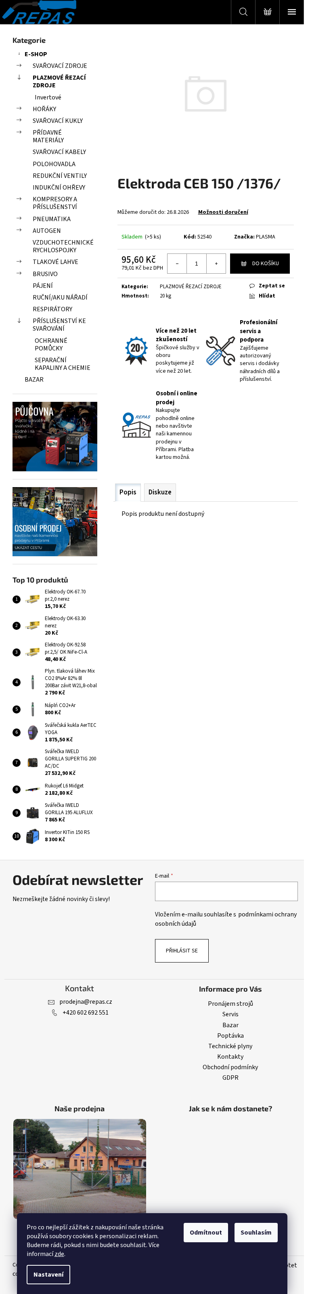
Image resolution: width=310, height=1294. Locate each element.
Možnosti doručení (223, 212)
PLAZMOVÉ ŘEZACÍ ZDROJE (59, 81)
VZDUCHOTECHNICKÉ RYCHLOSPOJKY (63, 246)
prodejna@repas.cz (85, 1001)
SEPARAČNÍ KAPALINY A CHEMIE (62, 364)
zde (59, 1254)
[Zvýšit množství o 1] (216, 263)
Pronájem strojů (230, 1003)
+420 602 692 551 (86, 1012)
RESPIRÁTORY (52, 309)
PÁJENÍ (43, 285)
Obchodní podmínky (230, 1067)
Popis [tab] (127, 492)
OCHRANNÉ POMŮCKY (51, 344)
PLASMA (265, 237)
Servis (230, 1014)
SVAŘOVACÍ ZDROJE (60, 65)
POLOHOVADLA (54, 164)
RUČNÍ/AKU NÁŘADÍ (60, 297)
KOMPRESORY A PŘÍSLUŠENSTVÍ (55, 203)
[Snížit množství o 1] (177, 263)
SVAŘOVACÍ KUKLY (58, 120)
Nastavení (48, 1274)
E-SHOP (36, 54)
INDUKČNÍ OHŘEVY (59, 187)
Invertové (48, 97)
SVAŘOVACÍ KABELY (59, 152)
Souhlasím (256, 1232)
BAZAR (34, 379)
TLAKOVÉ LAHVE (55, 262)
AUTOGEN (47, 230)
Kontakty (230, 1056)
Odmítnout (206, 1232)
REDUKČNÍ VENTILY (60, 175)
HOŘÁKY (44, 109)
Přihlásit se (182, 951)
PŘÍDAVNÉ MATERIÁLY (48, 136)
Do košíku (265, 264)
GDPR (230, 1077)
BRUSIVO (45, 274)
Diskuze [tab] (160, 492)
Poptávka (230, 1035)
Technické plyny (230, 1046)
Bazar (230, 1025)
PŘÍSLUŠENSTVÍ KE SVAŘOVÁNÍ (59, 325)
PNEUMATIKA (52, 219)
